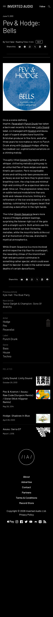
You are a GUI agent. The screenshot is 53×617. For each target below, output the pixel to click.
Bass (5, 348)
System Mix (26, 159)
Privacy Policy (26, 514)
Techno (7, 356)
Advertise (26, 481)
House (6, 352)
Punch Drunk (31, 123)
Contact (26, 487)
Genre (5, 344)
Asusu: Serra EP (12, 429)
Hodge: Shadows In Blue (16, 415)
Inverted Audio (20, 6)
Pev (5, 325)
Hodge (6, 321)
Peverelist (17, 123)
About (26, 476)
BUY (39, 42)
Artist (5, 318)
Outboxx (25, 145)
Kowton (32, 130)
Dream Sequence (23, 214)
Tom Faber (10, 42)
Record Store (26, 503)
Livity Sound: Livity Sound (17, 378)
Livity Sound (42, 127)
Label (5, 335)
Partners (26, 492)
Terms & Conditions (26, 497)
